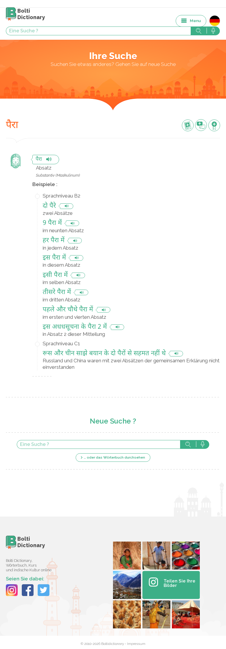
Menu (195, 20)
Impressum (136, 644)
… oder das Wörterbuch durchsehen (114, 457)
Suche (188, 444)
